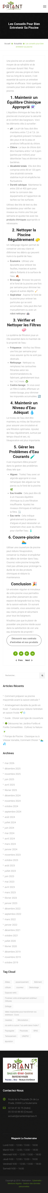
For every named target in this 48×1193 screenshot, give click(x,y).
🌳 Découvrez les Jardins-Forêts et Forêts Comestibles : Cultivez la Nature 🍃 (22, 727)
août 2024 (10, 817)
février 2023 (11, 897)
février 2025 (11, 790)
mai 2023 (9, 881)
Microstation (23, 1020)
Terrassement (10, 1036)
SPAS (35, 1031)
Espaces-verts (10, 993)
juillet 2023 (10, 870)
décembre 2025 (13, 768)
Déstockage (34, 987)
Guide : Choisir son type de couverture (24, 718)
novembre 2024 (13, 800)
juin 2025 (9, 779)
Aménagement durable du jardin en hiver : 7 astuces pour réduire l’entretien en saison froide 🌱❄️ (23, 709)
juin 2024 (9, 827)
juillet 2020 (10, 941)
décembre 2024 (13, 795)
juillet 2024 (10, 822)
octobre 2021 (11, 935)
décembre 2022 (13, 908)
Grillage (8, 1006)
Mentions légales (15, 1183)
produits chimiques (16, 219)
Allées (7, 982)
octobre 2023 (11, 860)
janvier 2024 (11, 849)
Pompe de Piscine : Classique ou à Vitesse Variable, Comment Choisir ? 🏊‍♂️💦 (23, 740)
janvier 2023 (11, 903)
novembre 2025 (13, 774)
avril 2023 (10, 887)
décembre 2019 (13, 951)
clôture (8, 987)
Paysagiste (9, 1031)
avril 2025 (10, 784)
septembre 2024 (13, 811)
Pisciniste (24, 1031)
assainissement (22, 982)
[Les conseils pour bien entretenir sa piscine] (15, 653)
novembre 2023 (13, 854)
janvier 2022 (11, 924)
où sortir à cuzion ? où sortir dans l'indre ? (22, 1025)
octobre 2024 (11, 806)
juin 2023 (9, 876)
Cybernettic (36, 1180)
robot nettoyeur (17, 313)
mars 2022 (10, 919)
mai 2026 (9, 763)
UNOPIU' (25, 1036)
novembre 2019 (13, 957)
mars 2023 (10, 892)
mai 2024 (9, 833)
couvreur (19, 987)
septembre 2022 (13, 914)
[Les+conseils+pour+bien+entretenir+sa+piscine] (21, 653)
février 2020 (11, 946)
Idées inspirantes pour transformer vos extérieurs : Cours (20, 1013)
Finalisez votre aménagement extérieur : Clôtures (21, 999)
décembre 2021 (13, 930)
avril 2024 (10, 838)
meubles (8, 1020)
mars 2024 (10, 844)
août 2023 (10, 865)
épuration (9, 1041)
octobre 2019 (11, 962)
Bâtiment (38, 982)
